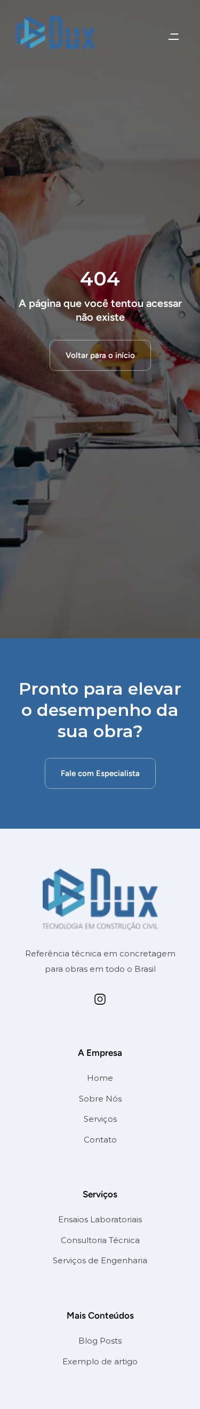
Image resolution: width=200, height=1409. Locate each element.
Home (100, 1078)
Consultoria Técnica (100, 1240)
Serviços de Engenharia (100, 1260)
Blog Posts (100, 1341)
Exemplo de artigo (100, 1361)
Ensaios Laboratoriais (100, 1219)
